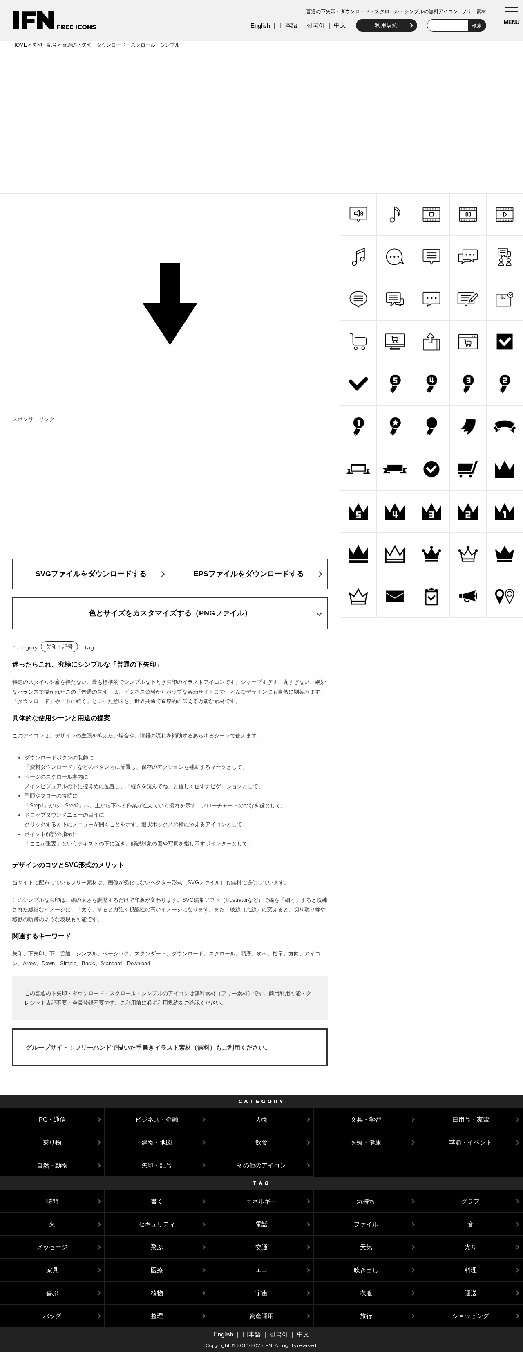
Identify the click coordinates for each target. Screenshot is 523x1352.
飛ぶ (157, 1247)
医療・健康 (366, 1142)
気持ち (366, 1201)
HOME (19, 45)
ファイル (366, 1224)
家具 (52, 1269)
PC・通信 (52, 1119)
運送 (471, 1292)
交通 (261, 1247)
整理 (157, 1315)
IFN (33, 20)
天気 (366, 1247)
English (260, 25)
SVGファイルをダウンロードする (91, 574)
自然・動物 (52, 1165)
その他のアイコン (261, 1165)
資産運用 (261, 1315)
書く (157, 1201)
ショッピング (470, 1315)
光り (471, 1247)
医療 (157, 1269)
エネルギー (261, 1201)
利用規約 (386, 25)
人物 (261, 1119)
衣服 (366, 1292)
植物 (157, 1292)
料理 (471, 1269)
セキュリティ (157, 1224)
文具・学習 (366, 1119)
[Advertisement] (261, 119)
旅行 (366, 1315)
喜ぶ (52, 1292)
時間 (52, 1201)
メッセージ (52, 1247)
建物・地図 (156, 1142)
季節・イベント (470, 1142)
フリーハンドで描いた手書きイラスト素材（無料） (145, 1047)
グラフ (470, 1201)
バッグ (52, 1315)
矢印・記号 (44, 45)
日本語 (288, 25)
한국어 (315, 25)
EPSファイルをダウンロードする (249, 574)
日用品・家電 (470, 1119)
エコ (261, 1269)
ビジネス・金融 (156, 1119)
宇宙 (261, 1292)
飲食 (261, 1142)
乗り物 (52, 1142)
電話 (261, 1224)
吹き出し (366, 1269)
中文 (340, 25)
